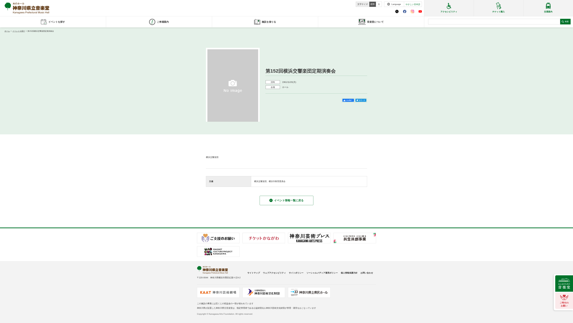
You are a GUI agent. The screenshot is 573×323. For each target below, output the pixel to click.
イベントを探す (18, 31)
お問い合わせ (367, 273)
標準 (373, 4)
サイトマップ (253, 273)
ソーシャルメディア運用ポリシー (322, 273)
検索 (567, 21)
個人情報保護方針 (349, 273)
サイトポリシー (296, 273)
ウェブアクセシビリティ (274, 273)
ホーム (7, 31)
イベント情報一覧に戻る (289, 200)
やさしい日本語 (413, 4)
